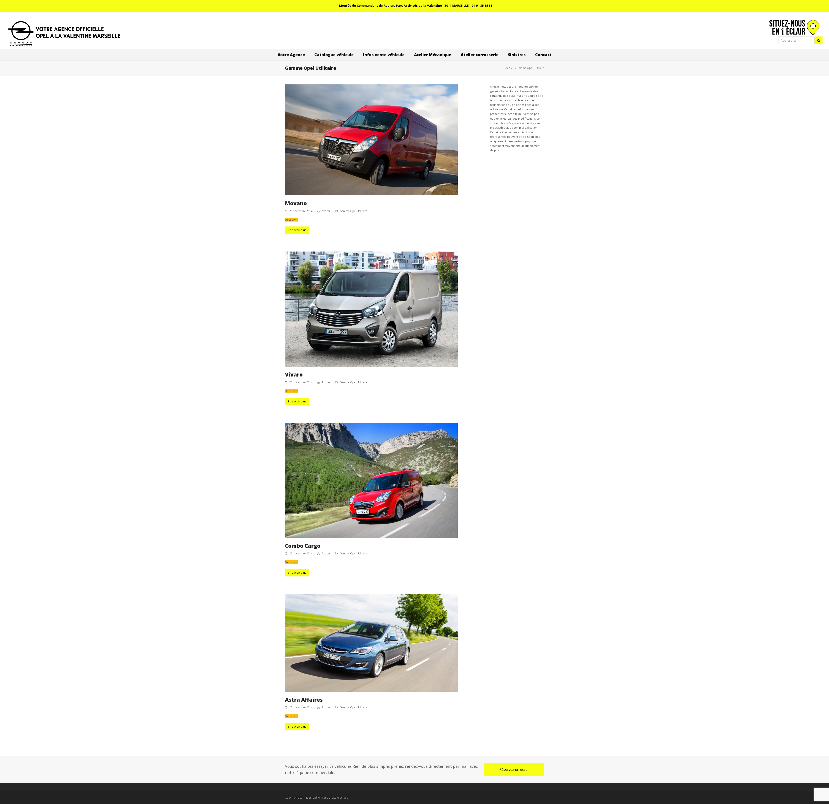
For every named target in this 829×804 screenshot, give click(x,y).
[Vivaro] (371, 309)
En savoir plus (297, 230)
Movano (296, 203)
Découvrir (291, 220)
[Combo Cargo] (371, 480)
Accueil (509, 68)
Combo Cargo (302, 545)
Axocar (326, 211)
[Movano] (371, 139)
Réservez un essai (513, 769)
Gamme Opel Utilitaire (353, 211)
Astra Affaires (304, 699)
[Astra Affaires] (371, 642)
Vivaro (294, 374)
